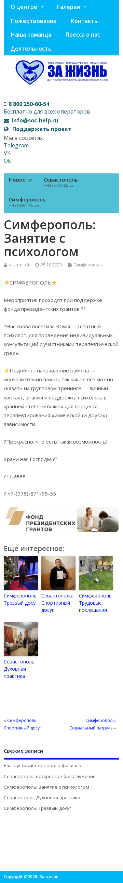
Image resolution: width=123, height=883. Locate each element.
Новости (20, 179)
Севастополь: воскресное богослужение (50, 776)
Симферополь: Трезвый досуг (21, 599)
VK (7, 153)
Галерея (68, 7)
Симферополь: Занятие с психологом (46, 787)
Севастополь (61, 182)
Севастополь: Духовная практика (20, 668)
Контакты (85, 21)
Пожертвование (34, 21)
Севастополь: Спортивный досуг (57, 602)
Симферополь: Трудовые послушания (96, 602)
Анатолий (19, 265)
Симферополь (27, 202)
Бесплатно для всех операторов (47, 107)
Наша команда (31, 34)
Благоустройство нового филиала (42, 765)
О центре (24, 7)
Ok (7, 160)
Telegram (16, 145)
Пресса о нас (82, 34)
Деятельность (31, 48)
